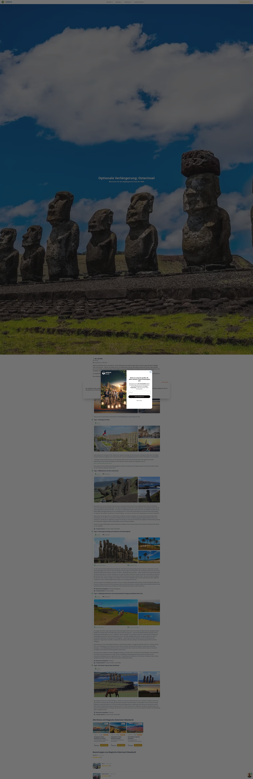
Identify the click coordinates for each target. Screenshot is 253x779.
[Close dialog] (151, 372)
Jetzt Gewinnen (139, 396)
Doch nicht (139, 400)
